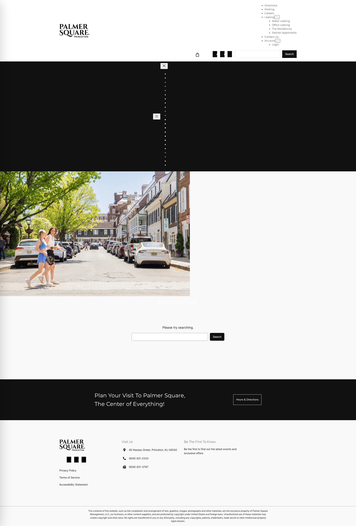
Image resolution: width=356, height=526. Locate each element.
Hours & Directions (247, 399)
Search (289, 54)
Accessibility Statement (73, 484)
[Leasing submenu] (277, 17)
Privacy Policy (67, 470)
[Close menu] (164, 66)
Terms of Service (69, 477)
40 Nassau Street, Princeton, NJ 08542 (153, 449)
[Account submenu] (277, 41)
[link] (197, 54)
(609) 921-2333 (139, 458)
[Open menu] (156, 116)
